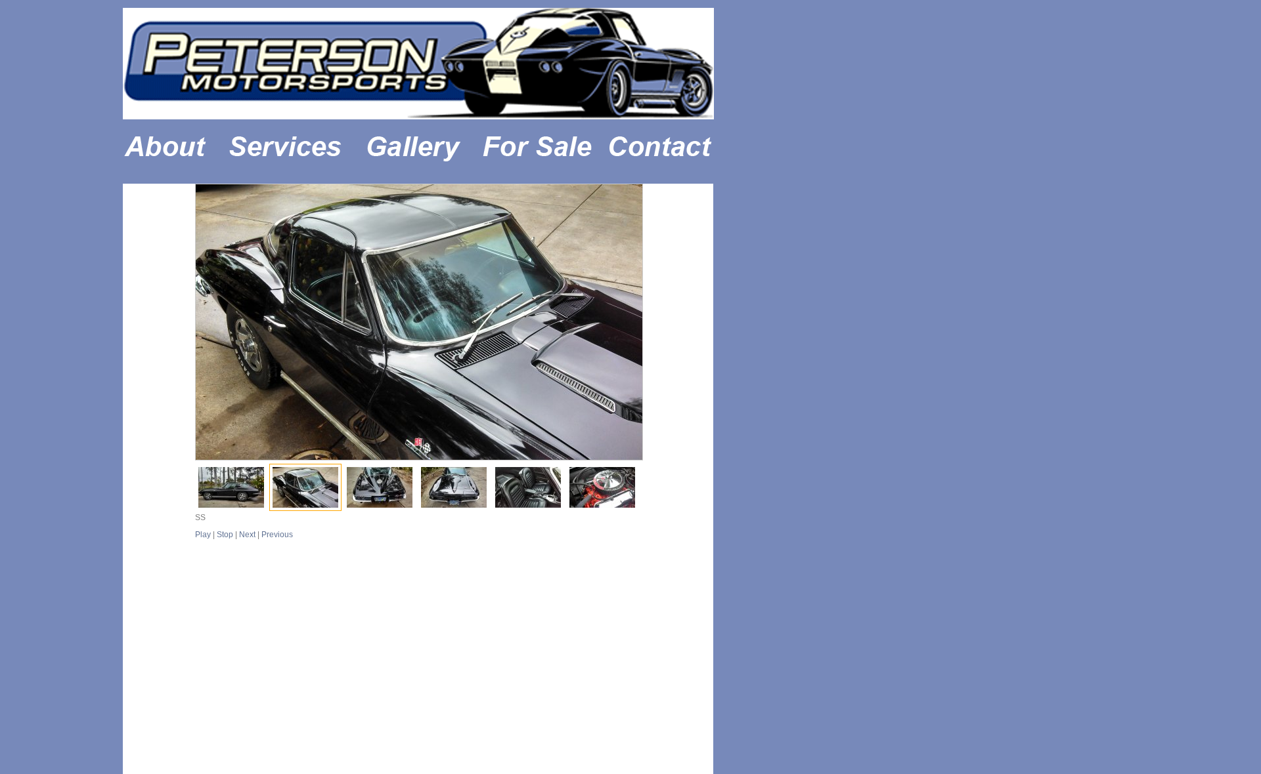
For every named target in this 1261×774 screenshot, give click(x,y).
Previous (277, 534)
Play (203, 534)
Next (247, 534)
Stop (225, 534)
